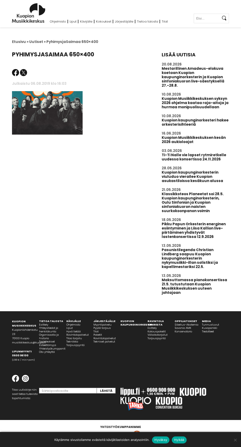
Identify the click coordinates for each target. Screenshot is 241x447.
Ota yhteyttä (47, 352)
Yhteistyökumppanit (52, 348)
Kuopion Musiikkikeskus (28, 13)
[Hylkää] (235, 440)
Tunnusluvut (210, 325)
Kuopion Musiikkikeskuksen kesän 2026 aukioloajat (194, 139)
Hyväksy (160, 440)
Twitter (23, 72)
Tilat (165, 21)
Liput (73, 21)
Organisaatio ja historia (49, 336)
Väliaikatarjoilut (158, 335)
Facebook (15, 72)
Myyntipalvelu (102, 325)
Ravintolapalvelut (77, 335)
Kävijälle (86, 21)
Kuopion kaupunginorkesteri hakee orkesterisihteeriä (195, 122)
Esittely (43, 325)
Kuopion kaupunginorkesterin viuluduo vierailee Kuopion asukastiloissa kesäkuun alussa (192, 176)
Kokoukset (103, 21)
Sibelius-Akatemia (186, 325)
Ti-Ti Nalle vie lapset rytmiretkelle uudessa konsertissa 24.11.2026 (194, 157)
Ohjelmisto (58, 21)
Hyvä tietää (73, 331)
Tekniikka (72, 341)
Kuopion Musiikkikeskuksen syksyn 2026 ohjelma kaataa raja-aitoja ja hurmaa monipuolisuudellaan (195, 102)
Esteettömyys (47, 345)
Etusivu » (20, 41)
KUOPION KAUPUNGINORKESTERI (136, 323)
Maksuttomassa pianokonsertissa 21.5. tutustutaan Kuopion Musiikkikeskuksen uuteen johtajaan (194, 286)
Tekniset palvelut (104, 341)
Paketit (97, 335)
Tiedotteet (208, 331)
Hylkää (179, 440)
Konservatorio (183, 331)
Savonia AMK (183, 328)
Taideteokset (47, 341)
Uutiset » (37, 41)
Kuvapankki (209, 328)
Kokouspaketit (157, 331)
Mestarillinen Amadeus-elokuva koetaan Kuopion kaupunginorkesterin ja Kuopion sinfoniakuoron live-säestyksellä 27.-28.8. (193, 77)
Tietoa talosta (147, 21)
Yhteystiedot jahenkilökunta (48, 329)
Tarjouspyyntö (75, 345)
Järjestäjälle (124, 21)
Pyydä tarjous (102, 328)
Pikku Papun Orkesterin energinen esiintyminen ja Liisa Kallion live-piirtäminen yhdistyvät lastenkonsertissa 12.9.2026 (194, 230)
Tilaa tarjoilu (74, 338)
